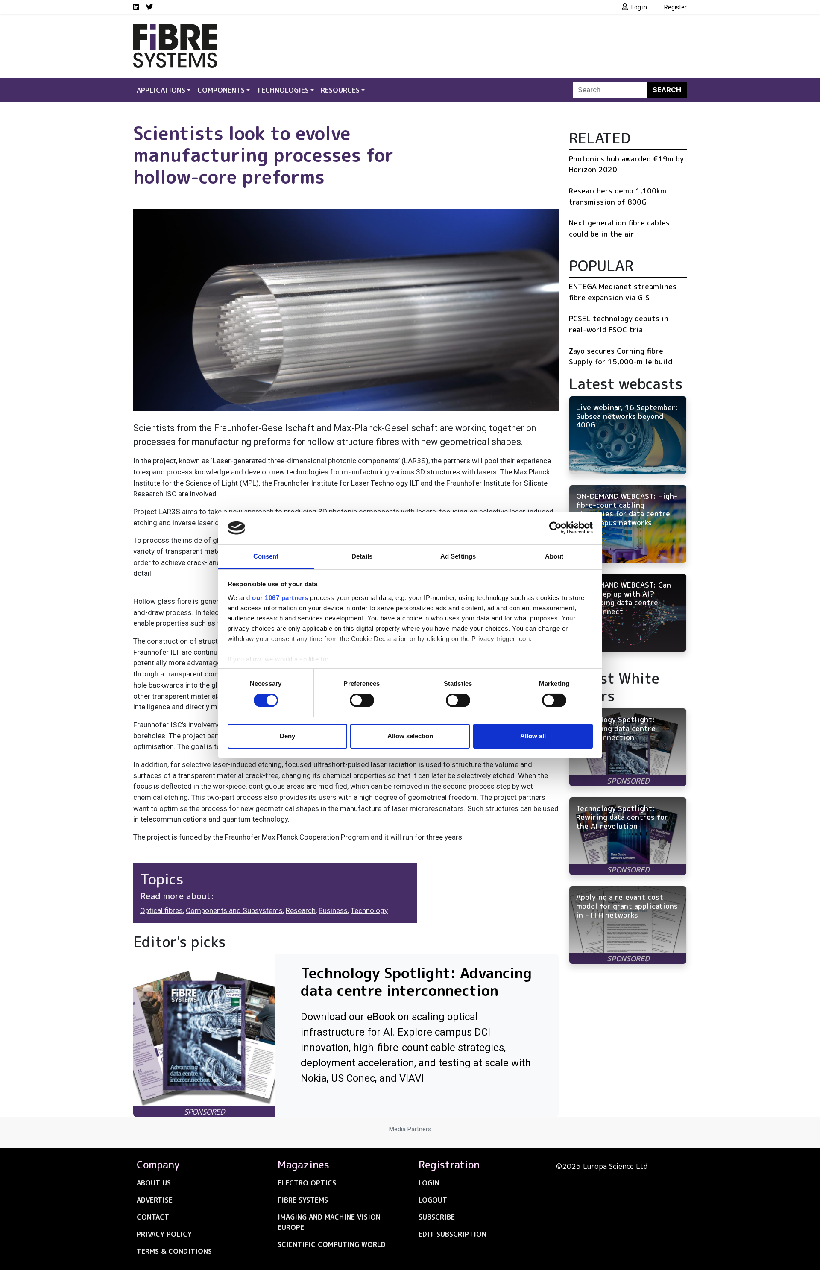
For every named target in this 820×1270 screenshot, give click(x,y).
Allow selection (410, 736)
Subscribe (437, 1217)
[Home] (175, 29)
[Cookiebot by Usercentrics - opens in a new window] (555, 527)
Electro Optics (307, 1183)
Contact (153, 1217)
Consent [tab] (266, 556)
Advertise (155, 1200)
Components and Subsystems (234, 910)
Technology (369, 910)
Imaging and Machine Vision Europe (329, 1222)
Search (667, 89)
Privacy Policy (164, 1234)
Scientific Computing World (332, 1244)
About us (154, 1183)
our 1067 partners (280, 597)
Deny (287, 736)
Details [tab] (361, 556)
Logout (433, 1200)
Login (429, 1183)
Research (301, 910)
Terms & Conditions (174, 1251)
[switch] (362, 700)
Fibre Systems (303, 1200)
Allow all (533, 736)
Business (333, 910)
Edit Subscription (452, 1234)
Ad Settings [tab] (458, 556)
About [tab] (554, 556)
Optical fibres (161, 910)
